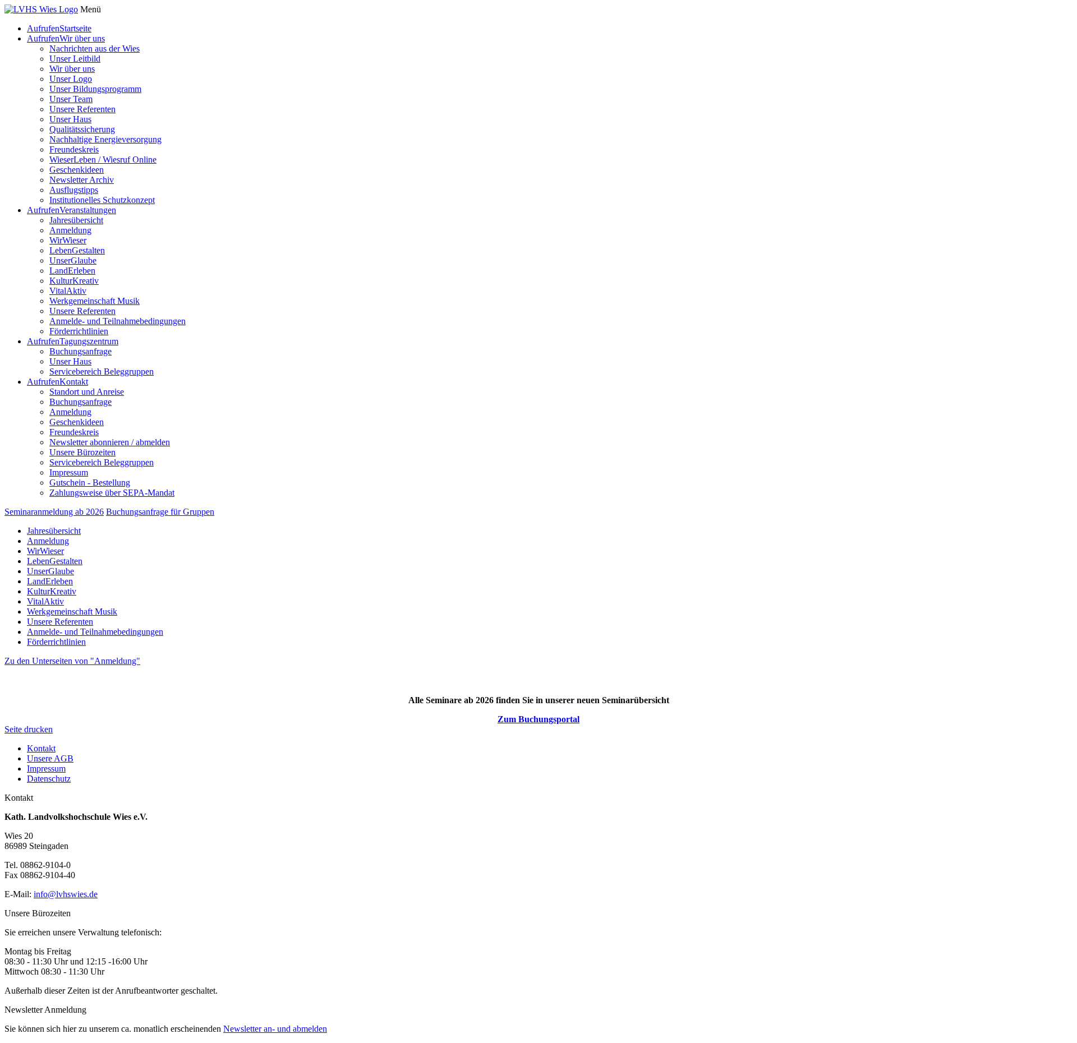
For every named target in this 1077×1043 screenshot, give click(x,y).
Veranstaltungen (87, 210)
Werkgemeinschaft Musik (94, 301)
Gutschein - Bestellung (89, 482)
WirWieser (67, 240)
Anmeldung (70, 230)
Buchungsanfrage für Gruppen (160, 511)
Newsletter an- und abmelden (275, 1028)
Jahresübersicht (76, 220)
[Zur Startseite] (41, 9)
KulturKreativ (74, 280)
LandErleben (72, 270)
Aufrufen (43, 28)
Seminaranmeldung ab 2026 (54, 511)
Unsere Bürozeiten (82, 452)
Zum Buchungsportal (538, 719)
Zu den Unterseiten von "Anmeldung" (72, 661)
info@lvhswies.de (66, 894)
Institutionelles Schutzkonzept (102, 200)
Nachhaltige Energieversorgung (105, 139)
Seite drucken (28, 729)
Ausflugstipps (73, 190)
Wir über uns (82, 38)
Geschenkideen (76, 169)
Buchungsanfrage (80, 351)
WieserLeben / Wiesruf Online (103, 159)
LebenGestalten (77, 250)
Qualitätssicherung (82, 129)
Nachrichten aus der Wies (94, 48)
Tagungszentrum (88, 341)
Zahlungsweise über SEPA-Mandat (111, 492)
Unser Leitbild (74, 58)
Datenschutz (49, 778)
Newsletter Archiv (81, 179)
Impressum (68, 472)
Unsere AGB (50, 758)
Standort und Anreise (86, 391)
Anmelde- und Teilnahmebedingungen (117, 321)
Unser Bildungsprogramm (95, 89)
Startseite (75, 28)
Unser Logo (70, 79)
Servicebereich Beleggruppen (101, 371)
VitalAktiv (67, 291)
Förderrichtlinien (78, 331)
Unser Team (71, 99)
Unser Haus (70, 119)
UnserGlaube (72, 260)
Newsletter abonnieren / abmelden (109, 442)
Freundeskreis (74, 149)
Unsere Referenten (82, 109)
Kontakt (73, 381)
